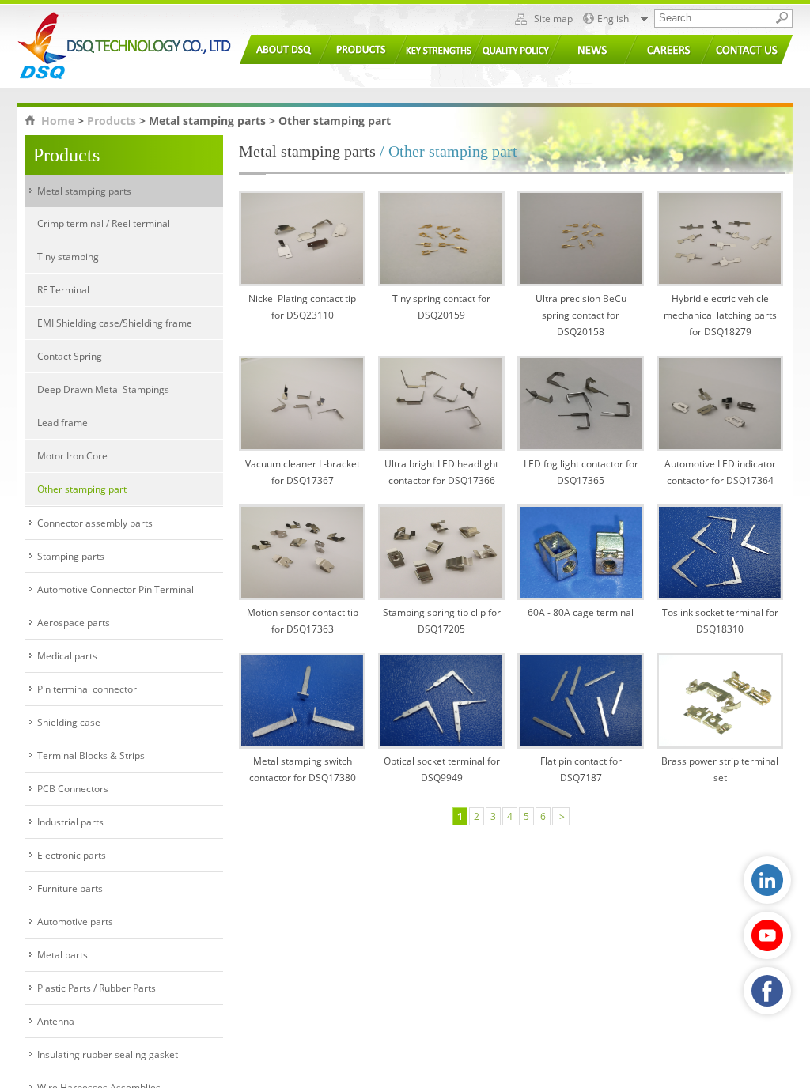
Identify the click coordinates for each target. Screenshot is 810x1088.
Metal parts (62, 954)
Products (111, 120)
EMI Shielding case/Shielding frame (114, 323)
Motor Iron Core (72, 456)
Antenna (55, 1021)
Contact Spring (69, 356)
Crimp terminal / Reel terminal (103, 223)
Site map (553, 19)
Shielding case (68, 722)
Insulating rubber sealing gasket (107, 1054)
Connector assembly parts (95, 523)
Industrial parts (70, 822)
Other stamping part (82, 489)
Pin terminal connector (87, 689)
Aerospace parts (73, 622)
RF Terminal (63, 290)
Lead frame (62, 422)
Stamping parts (70, 556)
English (613, 19)
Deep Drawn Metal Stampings (103, 389)
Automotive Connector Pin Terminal (115, 589)
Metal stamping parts (84, 191)
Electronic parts (71, 855)
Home (57, 120)
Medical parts (67, 656)
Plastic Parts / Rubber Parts (96, 988)
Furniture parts (70, 888)
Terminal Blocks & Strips (91, 755)
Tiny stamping (68, 256)
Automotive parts (75, 921)
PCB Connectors (72, 788)
